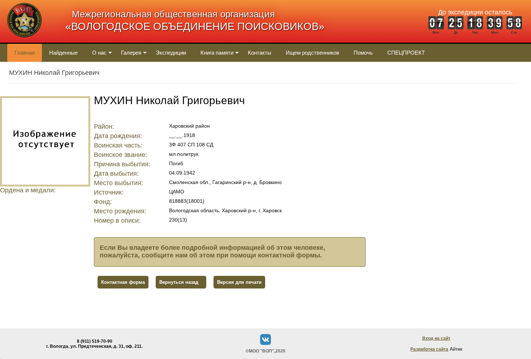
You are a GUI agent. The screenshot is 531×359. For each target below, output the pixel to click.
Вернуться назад (178, 282)
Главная (24, 53)
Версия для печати (239, 282)
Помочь (363, 53)
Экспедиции (171, 53)
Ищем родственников (312, 53)
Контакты (259, 53)
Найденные (63, 53)
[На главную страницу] (24, 41)
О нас (99, 53)
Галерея (131, 53)
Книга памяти (216, 53)
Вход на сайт (436, 338)
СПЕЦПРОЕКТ (406, 53)
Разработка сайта (429, 349)
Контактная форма (123, 282)
